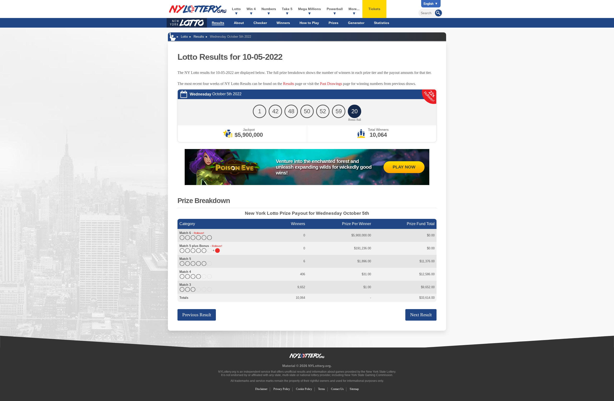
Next (421, 314)
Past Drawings (331, 84)
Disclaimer (261, 389)
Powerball (335, 9)
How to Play (309, 23)
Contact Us (337, 389)
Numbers (268, 9)
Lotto (236, 9)
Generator (356, 23)
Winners (283, 23)
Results (218, 23)
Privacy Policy (281, 389)
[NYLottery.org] (198, 9)
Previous (196, 314)
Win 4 (251, 9)
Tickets (374, 9)
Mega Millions (309, 9)
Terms (321, 389)
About (239, 23)
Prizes (333, 23)
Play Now (404, 167)
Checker (260, 23)
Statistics (381, 23)
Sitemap (354, 389)
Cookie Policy (304, 389)
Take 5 (287, 9)
